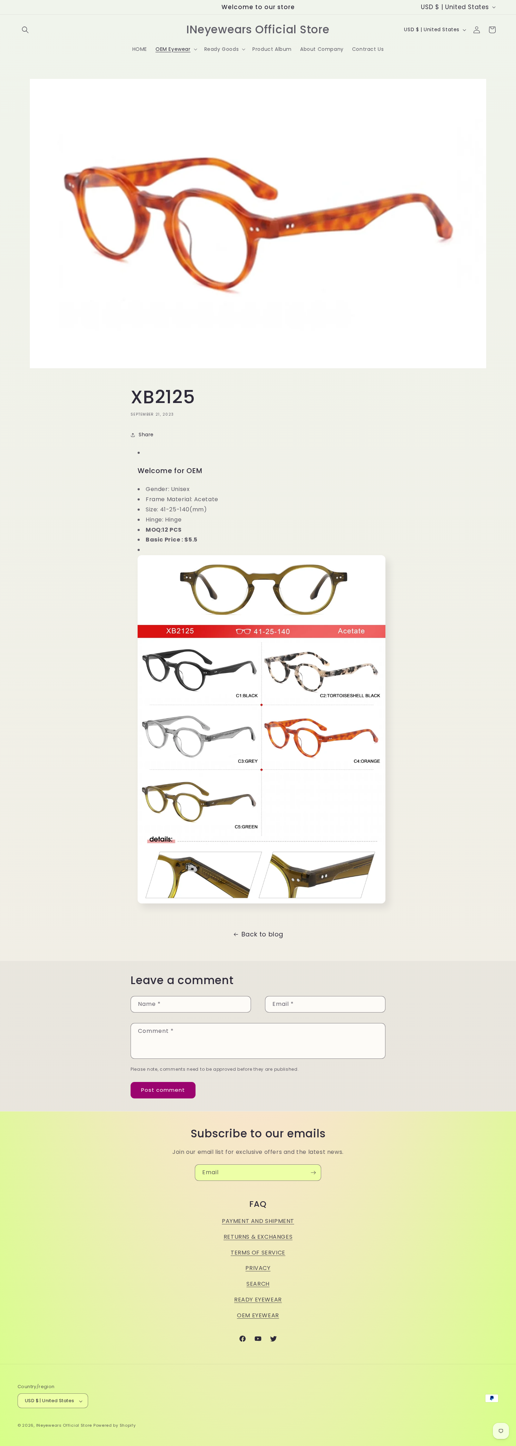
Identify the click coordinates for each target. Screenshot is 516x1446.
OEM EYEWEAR (258, 1315)
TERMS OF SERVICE (258, 1252)
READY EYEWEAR (258, 1300)
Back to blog (262, 934)
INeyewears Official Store (64, 1425)
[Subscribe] (313, 1172)
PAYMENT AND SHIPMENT (258, 1221)
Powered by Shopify (114, 1425)
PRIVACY (257, 1268)
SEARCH (258, 1284)
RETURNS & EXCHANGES (258, 1236)
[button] (25, 30)
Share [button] (146, 434)
